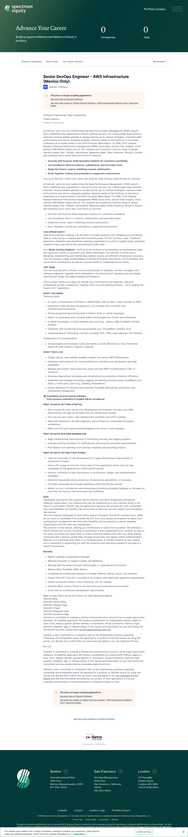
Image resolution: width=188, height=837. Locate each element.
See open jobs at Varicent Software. (67, 99)
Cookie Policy (104, 819)
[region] (94, 832)
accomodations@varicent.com (95, 629)
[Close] (184, 832)
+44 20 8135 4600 (148, 787)
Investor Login (97, 810)
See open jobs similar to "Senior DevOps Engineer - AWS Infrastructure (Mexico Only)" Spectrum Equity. (94, 104)
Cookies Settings (143, 832)
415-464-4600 (102, 790)
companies (32, 61)
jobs (52, 61)
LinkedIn (62, 810)
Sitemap (114, 819)
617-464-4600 (58, 787)
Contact (78, 810)
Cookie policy (100, 744)
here (141, 826)
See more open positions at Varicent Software (94, 719)
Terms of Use (77, 819)
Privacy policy (87, 744)
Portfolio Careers (154, 9)
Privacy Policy (90, 819)
